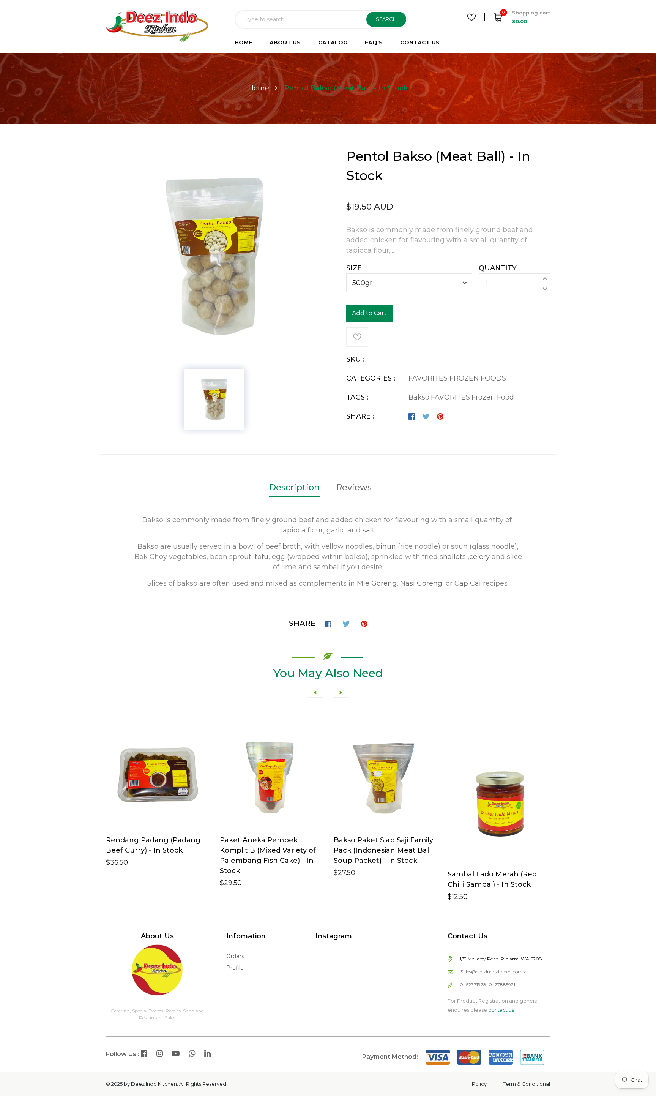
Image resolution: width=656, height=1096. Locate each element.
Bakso (418, 397)
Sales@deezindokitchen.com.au (495, 971)
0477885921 (502, 984)
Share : (360, 416)
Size (354, 268)
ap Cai (470, 583)
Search (386, 19)
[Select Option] (258, 835)
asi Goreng (423, 583)
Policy (479, 1084)
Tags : (357, 397)
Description (294, 487)
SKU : (355, 359)
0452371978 (473, 984)
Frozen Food (493, 397)
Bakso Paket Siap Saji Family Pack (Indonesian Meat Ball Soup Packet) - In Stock (383, 850)
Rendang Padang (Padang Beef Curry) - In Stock (153, 845)
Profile (235, 967)
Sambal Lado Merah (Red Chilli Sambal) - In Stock (492, 879)
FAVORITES (428, 378)
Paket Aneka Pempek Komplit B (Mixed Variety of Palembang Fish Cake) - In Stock (268, 855)
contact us (501, 1010)
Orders (235, 956)
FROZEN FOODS (477, 378)
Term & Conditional (526, 1084)
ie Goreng (380, 583)
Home (258, 88)
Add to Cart (369, 313)
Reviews (354, 487)
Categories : (370, 378)
